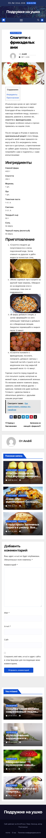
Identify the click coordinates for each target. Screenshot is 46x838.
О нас (14, 833)
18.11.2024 (12, 769)
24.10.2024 (12, 795)
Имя (7, 613)
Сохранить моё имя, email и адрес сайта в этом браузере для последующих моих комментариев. (22, 660)
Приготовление (13, 98)
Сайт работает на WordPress (15, 824)
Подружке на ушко (23, 12)
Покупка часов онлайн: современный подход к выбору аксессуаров (22, 711)
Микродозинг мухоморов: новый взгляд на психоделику (23, 765)
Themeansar (23, 827)
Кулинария (22, 470)
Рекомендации (12, 705)
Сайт (6, 640)
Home (8, 833)
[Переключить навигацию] (21, 20)
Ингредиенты (12, 95)
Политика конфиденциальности (29, 833)
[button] (38, 20)
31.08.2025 (12, 716)
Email (7, 626)
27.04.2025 (13, 742)
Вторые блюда (16, 33)
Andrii (24, 54)
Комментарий (11, 565)
